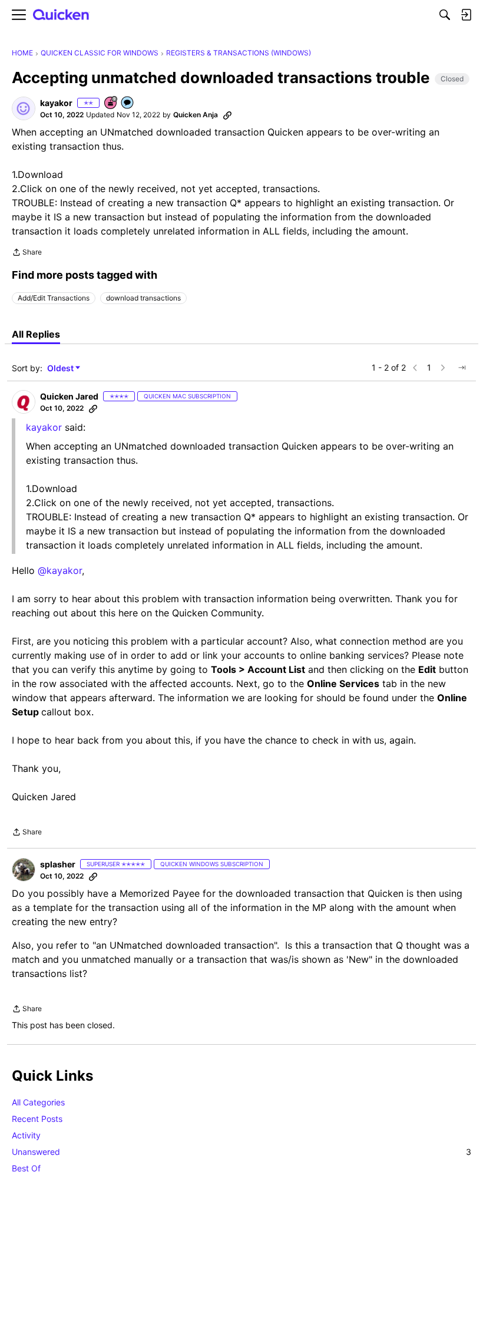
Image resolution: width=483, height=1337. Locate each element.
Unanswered (241, 1152)
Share (27, 253)
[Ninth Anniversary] (111, 103)
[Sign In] (466, 14)
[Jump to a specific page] (461, 367)
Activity (26, 1135)
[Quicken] (61, 15)
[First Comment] (128, 103)
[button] (23, 108)
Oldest (61, 368)
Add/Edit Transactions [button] (54, 297)
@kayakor (60, 570)
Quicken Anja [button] (195, 114)
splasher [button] (57, 864)
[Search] (444, 14)
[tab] (36, 334)
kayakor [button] (56, 103)
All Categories (38, 1102)
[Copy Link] (227, 115)
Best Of (26, 1168)
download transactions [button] (143, 297)
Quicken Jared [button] (69, 396)
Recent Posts (37, 1119)
